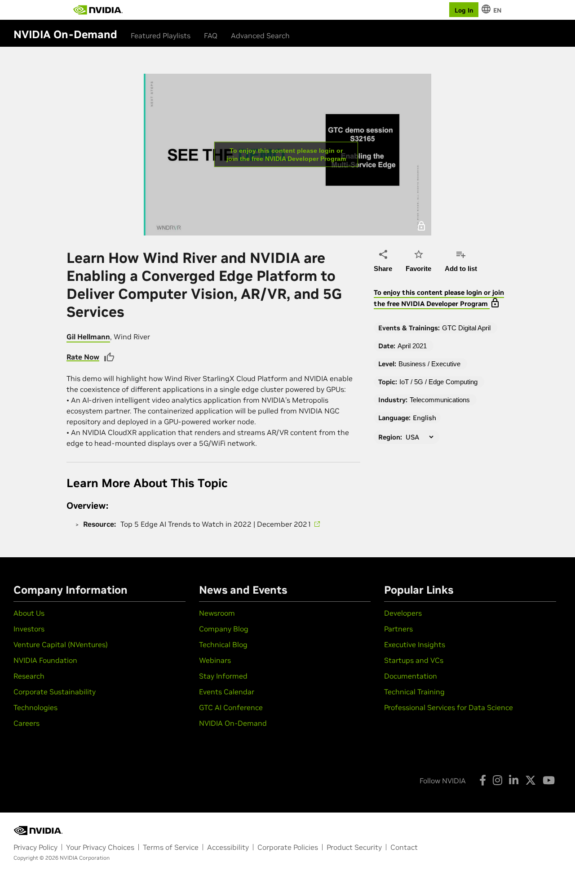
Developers (403, 613)
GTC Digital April (466, 327)
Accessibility (228, 847)
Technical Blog (223, 644)
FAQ (210, 35)
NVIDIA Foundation (45, 660)
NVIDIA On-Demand (233, 723)
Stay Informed (223, 675)
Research (28, 675)
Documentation (410, 675)
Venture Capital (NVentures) (60, 644)
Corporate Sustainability (54, 691)
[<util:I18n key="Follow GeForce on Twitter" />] (530, 780)
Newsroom (217, 613)
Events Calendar (226, 691)
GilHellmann (88, 336)
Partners (398, 628)
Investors (28, 628)
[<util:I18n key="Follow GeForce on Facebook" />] (482, 780)
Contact (404, 847)
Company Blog (223, 628)
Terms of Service (171, 847)
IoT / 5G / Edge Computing (438, 381)
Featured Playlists (160, 35)
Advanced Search (260, 35)
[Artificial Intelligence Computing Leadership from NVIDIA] (98, 10)
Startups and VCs (413, 660)
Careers (26, 723)
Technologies (35, 707)
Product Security (354, 847)
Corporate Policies (287, 847)
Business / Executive (429, 363)
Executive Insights (414, 644)
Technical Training (414, 691)
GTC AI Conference (231, 707)
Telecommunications (440, 399)
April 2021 (412, 345)
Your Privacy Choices (100, 847)
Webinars (215, 660)
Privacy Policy (35, 847)
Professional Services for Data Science (448, 707)
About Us (28, 613)
